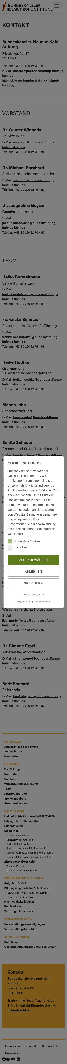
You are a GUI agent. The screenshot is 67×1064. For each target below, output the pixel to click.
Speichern (33, 583)
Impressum (24, 601)
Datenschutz (42, 601)
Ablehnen (33, 571)
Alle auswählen (33, 559)
